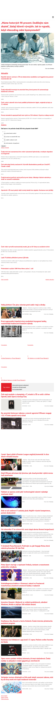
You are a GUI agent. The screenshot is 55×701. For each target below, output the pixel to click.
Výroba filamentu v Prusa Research (11, 358)
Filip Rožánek (25, 314)
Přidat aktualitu (5, 699)
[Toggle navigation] (53, 17)
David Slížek (25, 688)
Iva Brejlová (4, 68)
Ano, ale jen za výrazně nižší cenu (12, 136)
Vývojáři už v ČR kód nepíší (19, 387)
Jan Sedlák (24, 406)
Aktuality (4, 73)
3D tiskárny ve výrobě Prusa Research (38, 358)
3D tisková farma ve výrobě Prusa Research (13, 380)
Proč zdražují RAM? (17, 389)
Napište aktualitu (50, 279)
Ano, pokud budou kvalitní (10, 133)
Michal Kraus (25, 486)
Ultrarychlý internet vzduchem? (20, 385)
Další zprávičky (4, 279)
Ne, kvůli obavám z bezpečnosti (11, 143)
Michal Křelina (26, 332)
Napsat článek (4, 697)
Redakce (24, 653)
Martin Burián (25, 523)
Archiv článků (4, 695)
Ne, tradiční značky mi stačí (10, 140)
